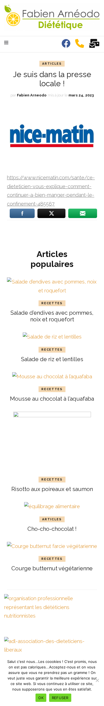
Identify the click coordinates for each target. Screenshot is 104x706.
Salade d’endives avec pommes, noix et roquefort (52, 316)
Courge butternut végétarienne (52, 568)
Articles (52, 63)
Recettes (51, 303)
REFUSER (60, 697)
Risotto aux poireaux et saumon (52, 489)
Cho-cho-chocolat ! (52, 529)
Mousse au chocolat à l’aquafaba (52, 398)
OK (41, 697)
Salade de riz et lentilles (52, 359)
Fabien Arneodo (32, 95)
